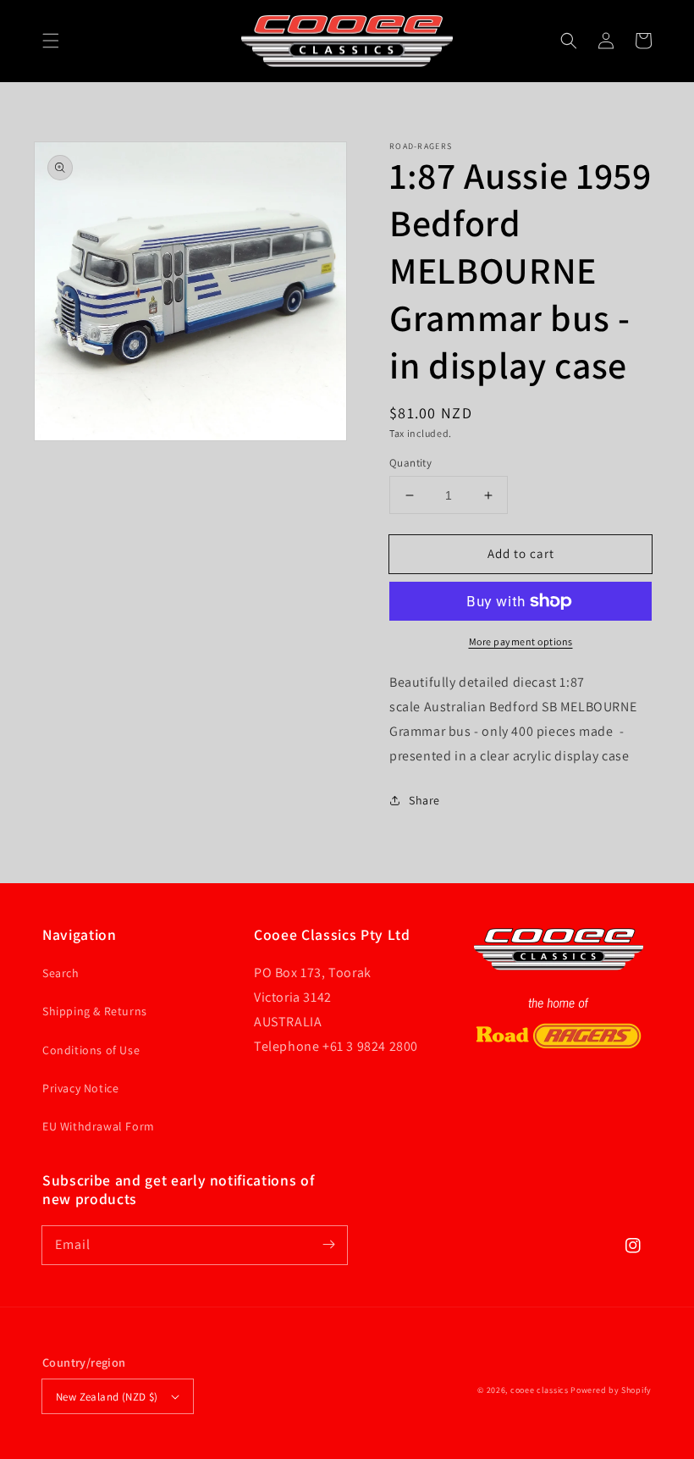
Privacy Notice (80, 1088)
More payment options (521, 641)
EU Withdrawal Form (98, 1126)
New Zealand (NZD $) (107, 1397)
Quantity (410, 463)
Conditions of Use (91, 1050)
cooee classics (539, 1389)
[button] (50, 40)
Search (61, 973)
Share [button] (424, 800)
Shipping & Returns (94, 1011)
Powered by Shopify (611, 1389)
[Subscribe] (328, 1244)
